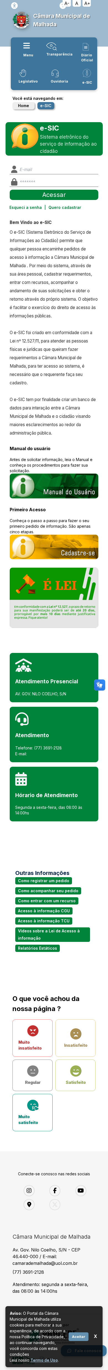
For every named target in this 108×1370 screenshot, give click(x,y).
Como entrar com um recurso (47, 900)
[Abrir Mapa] (32, 1204)
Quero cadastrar (64, 207)
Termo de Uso (44, 1360)
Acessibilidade (14, 5)
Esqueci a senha (25, 207)
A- (66, 3)
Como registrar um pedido (43, 880)
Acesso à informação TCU (44, 920)
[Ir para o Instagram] (32, 1190)
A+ (87, 3)
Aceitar (78, 1336)
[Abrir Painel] (54, 598)
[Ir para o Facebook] (58, 1190)
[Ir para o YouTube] (84, 1190)
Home (23, 105)
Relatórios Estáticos (37, 948)
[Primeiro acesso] (54, 547)
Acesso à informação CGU (44, 910)
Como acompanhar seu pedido (48, 890)
